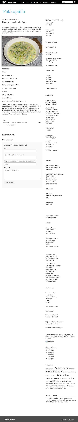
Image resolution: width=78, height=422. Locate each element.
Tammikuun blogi (50, 293)
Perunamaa (49, 231)
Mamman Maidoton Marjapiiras (55, 174)
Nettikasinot (28, 2)
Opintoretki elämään (51, 217)
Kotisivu (19, 161)
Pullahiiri (48, 244)
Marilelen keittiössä (51, 182)
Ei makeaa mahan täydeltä (53, 58)
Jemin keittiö (49, 95)
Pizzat (65, 386)
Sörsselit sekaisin (51, 281)
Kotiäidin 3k (49, 135)
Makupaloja (49, 194)
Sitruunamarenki (50, 271)
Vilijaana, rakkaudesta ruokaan (55, 322)
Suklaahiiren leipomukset (53, 277)
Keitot (13, 125)
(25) (51, 352)
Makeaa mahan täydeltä (53, 167)
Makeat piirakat (66, 381)
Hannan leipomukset (51, 65)
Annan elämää (50, 33)
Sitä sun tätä (49, 273)
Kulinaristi (48, 141)
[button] (32, 2)
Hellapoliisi (49, 75)
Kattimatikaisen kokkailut (53, 113)
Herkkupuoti (49, 77)
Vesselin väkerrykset (52, 317)
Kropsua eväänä (50, 139)
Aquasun (48, 35)
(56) (51, 354)
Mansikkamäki (50, 176)
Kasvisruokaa (50, 108)
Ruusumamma (50, 260)
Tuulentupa (49, 298)
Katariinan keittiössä (51, 109)
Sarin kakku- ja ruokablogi (53, 265)
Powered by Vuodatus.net (67, 419)
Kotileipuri (48, 130)
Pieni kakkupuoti (50, 233)
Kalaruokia (62, 375)
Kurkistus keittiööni (51, 143)
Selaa (38, 2)
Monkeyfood (49, 202)
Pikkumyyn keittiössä (52, 238)
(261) (51, 356)
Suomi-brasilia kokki (51, 279)
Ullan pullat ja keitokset (52, 306)
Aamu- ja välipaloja (50, 368)
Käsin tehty (49, 146)
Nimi (5, 148)
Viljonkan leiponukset (52, 324)
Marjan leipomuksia (51, 184)
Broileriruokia (62, 368)
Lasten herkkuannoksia (64, 378)
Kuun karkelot (50, 144)
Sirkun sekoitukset (51, 269)
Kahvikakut (53, 375)
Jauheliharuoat (54, 371)
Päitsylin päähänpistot (52, 246)
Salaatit (72, 386)
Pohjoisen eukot (50, 240)
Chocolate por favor (51, 52)
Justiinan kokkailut (51, 104)
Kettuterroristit (50, 117)
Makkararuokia (50, 384)
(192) (51, 359)
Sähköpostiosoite (14, 155)
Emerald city (49, 62)
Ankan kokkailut (50, 30)
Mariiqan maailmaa (51, 180)
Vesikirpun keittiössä (52, 315)
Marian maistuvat (51, 178)
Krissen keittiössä (51, 137)
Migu (47, 197)
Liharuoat (59, 381)
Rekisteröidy (46, 2)
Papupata (48, 223)
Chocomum (49, 54)
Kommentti (7, 167)
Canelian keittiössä (51, 42)
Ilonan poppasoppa (51, 88)
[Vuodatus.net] (9, 419)
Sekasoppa (49, 267)
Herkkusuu (49, 79)
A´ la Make (49, 25)
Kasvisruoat (49, 378)
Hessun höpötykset (51, 81)
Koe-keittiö (49, 123)
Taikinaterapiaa (50, 288)
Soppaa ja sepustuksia (52, 275)
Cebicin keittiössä (51, 47)
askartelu (59, 195)
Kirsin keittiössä (50, 119)
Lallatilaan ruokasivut (52, 150)
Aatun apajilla (49, 23)
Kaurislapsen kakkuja (52, 115)
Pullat (68, 386)
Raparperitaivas (50, 254)
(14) (51, 350)
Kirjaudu (53, 2)
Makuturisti (49, 169)
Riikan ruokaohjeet (51, 256)
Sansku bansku (50, 264)
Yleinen (64, 388)
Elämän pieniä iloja (51, 60)
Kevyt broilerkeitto (14, 22)
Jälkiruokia (48, 375)
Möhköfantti (49, 204)
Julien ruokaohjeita (51, 102)
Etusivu (22, 2)
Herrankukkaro (50, 70)
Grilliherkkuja (71, 368)
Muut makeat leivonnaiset (67, 383)
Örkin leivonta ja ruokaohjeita (54, 327)
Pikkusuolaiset (57, 386)
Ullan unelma (49, 311)
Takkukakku (49, 295)
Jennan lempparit (51, 100)
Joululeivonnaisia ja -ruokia (69, 372)
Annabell (48, 31)
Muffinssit (58, 383)
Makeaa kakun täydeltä (52, 165)
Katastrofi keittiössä (51, 111)
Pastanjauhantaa (50, 228)
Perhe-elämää (50, 230)
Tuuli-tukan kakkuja (51, 297)
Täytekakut (59, 388)
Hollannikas (49, 83)
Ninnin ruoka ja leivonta (52, 216)
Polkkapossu (49, 242)
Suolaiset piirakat (51, 388)
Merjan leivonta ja (51, 195)
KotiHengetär (49, 128)
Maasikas (48, 160)
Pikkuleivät (49, 386)
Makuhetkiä (49, 189)
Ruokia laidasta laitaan (52, 258)
